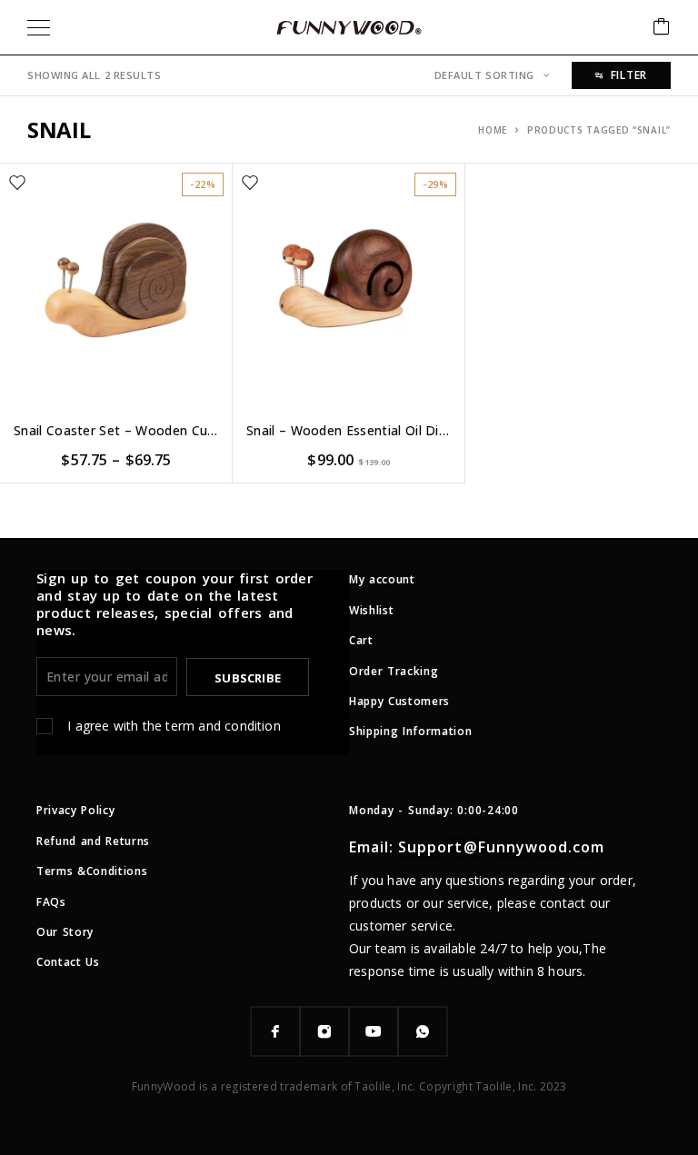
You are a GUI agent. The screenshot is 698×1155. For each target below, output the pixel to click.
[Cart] (662, 27)
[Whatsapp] (422, 1031)
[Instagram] (324, 1031)
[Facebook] (275, 1031)
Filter (629, 75)
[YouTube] (373, 1031)
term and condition (222, 725)
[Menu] (38, 27)
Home (492, 130)
